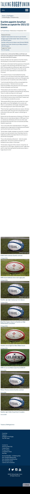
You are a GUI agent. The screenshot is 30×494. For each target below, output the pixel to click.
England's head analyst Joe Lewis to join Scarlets (13, 36)
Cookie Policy (5, 448)
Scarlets (7, 50)
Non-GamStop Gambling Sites (9, 459)
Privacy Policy (6, 450)
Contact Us (5, 445)
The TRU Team (5, 438)
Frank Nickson (6, 30)
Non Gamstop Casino (7, 460)
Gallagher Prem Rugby (8, 436)
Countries (4, 433)
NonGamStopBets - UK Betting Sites (11, 455)
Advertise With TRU (7, 446)
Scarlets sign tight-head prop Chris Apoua (12, 300)
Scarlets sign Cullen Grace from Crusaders (13, 412)
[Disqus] (15, 172)
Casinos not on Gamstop (8, 462)
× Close (26, 485)
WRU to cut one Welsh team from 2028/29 (13, 367)
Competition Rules (7, 451)
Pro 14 (3, 50)
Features (4, 435)
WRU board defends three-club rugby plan (13, 277)
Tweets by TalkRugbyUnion (7, 424)
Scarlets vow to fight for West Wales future (13, 345)
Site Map (4, 453)
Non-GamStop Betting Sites (9, 457)
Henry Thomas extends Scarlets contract (12, 389)
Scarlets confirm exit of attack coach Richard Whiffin (14, 42)
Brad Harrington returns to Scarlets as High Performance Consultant (13, 322)
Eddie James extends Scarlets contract (11, 255)
